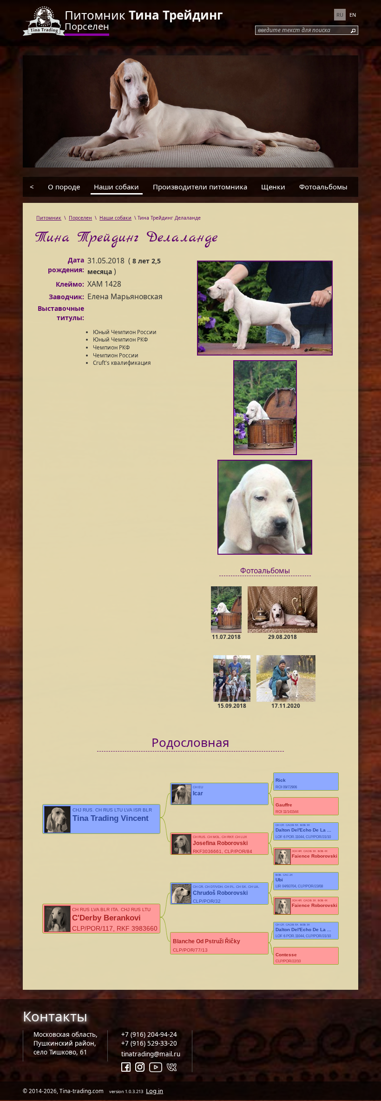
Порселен (87, 26)
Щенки (273, 186)
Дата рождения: (66, 264)
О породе (64, 186)
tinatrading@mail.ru (150, 1054)
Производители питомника (200, 186)
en (352, 14)
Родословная (190, 742)
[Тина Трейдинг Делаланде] (265, 310)
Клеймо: (70, 284)
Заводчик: (66, 296)
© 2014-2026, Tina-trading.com (93, 1091)
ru (339, 14)
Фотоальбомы (323, 186)
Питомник (144, 15)
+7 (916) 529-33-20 (149, 1043)
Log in (154, 1091)
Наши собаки (116, 186)
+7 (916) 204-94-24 (149, 1034)
